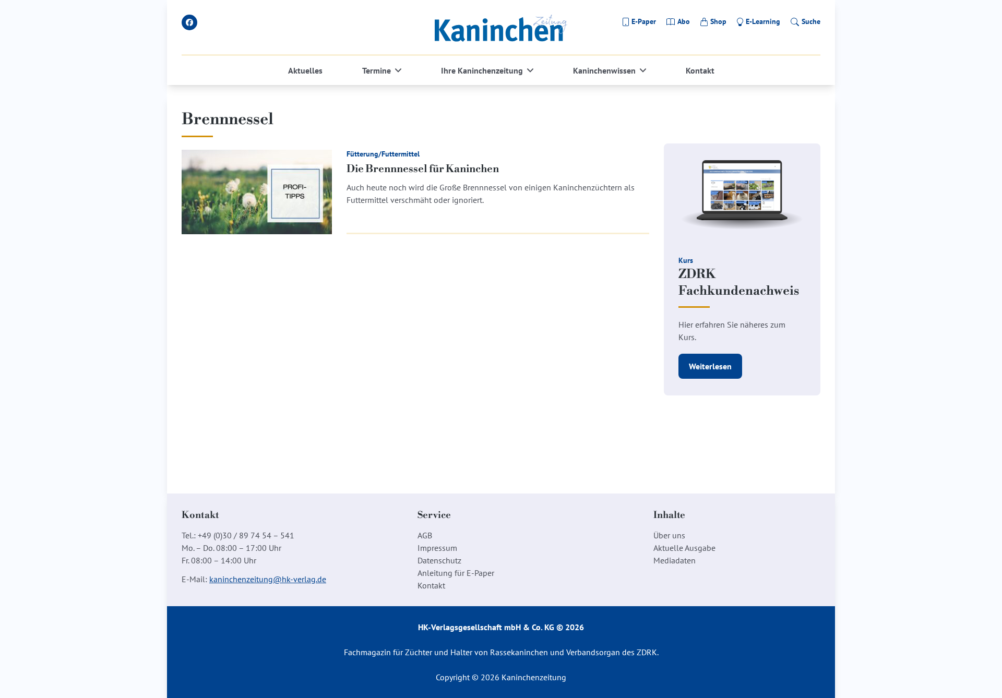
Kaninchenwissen (604, 70)
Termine (376, 70)
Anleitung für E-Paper (456, 573)
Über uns (669, 535)
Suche (811, 21)
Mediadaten (674, 560)
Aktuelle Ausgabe (684, 548)
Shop (718, 21)
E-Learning (763, 21)
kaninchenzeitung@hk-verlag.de (267, 579)
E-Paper (643, 21)
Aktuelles (305, 70)
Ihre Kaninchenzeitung (482, 70)
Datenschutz (439, 560)
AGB (425, 535)
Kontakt (700, 70)
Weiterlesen (710, 366)
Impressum (437, 548)
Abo (683, 21)
